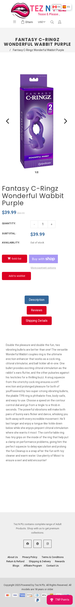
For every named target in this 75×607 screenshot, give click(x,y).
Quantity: (9, 223)
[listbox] (61, 6)
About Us (13, 557)
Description (36, 300)
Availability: (11, 242)
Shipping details (37, 320)
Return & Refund (15, 561)
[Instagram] (47, 544)
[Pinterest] (37, 544)
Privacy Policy (29, 557)
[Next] (65, 121)
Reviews (36, 310)
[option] (56, 6)
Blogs (16, 565)
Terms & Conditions (53, 557)
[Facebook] (27, 544)
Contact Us (52, 565)
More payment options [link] (43, 267)
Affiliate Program (33, 565)
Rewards (60, 561)
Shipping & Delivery (40, 561)
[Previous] (7, 121)
